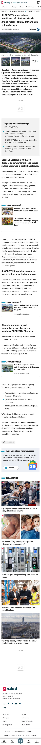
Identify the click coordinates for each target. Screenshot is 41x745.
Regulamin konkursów (18, 735)
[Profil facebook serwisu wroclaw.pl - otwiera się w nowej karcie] (12, 703)
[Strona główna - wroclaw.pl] (5, 2)
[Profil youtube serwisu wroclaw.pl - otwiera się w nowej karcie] (16, 703)
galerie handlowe (8, 442)
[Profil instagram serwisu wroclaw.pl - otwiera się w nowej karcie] (4, 703)
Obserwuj (13, 468)
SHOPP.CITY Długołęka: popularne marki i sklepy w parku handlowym (21, 141)
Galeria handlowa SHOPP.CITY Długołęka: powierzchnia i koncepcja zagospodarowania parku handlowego (20, 133)
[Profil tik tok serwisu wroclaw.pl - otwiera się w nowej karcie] (8, 703)
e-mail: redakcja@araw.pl (11, 698)
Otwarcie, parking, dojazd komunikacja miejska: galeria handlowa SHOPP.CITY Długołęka (20, 148)
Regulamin (7, 735)
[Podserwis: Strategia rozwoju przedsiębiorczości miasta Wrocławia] (19, 3)
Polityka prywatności (31, 735)
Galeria (34, 61)
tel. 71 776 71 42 (7, 696)
